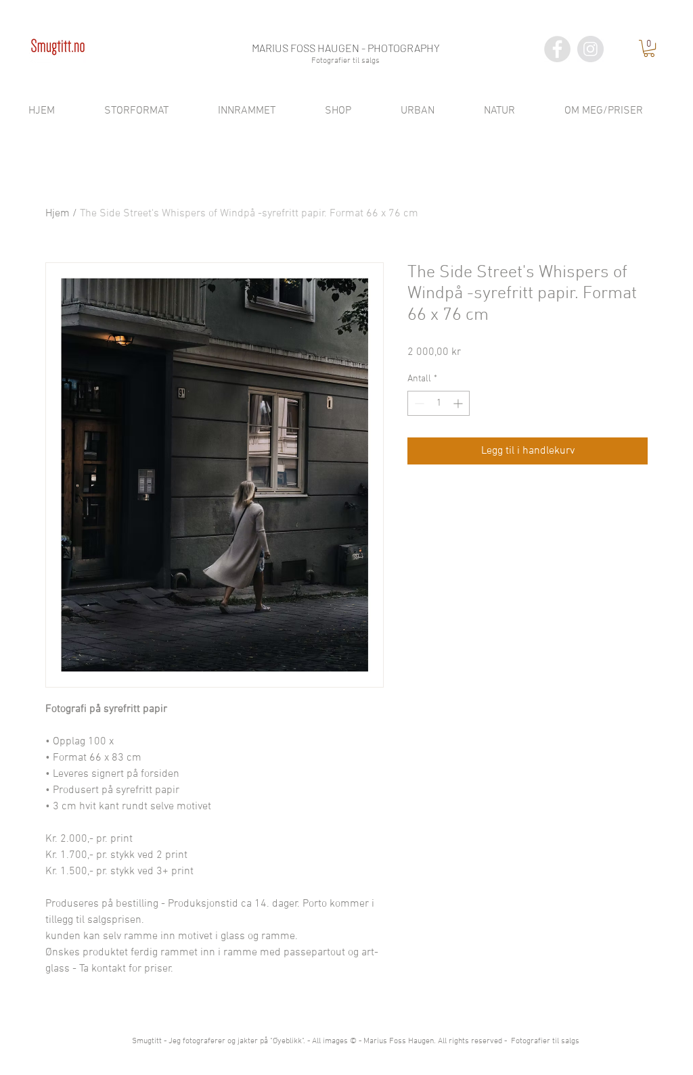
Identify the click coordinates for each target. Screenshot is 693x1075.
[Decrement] (417, 403)
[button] (649, 48)
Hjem (57, 213)
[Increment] (459, 403)
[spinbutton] (438, 403)
